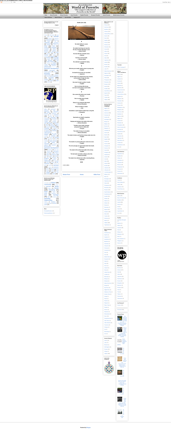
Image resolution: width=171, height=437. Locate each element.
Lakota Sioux (107, 272)
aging (48, 36)
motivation (53, 64)
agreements (46, 110)
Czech (105, 132)
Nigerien (119, 118)
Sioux (105, 316)
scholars (47, 76)
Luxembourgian (107, 172)
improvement (46, 133)
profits (45, 156)
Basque (106, 121)
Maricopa (106, 276)
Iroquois (106, 267)
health (51, 52)
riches (47, 162)
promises (57, 156)
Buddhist (106, 29)
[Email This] (63, 165)
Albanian (106, 110)
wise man (54, 79)
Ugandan (119, 138)
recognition (54, 159)
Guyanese (119, 162)
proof (48, 157)
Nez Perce (106, 287)
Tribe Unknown (107, 322)
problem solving (47, 71)
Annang (119, 81)
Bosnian (106, 126)
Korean (105, 64)
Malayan (119, 232)
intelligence (55, 134)
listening (45, 139)
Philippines (119, 240)
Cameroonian (120, 89)
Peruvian (119, 169)
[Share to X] (66, 165)
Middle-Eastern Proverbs (118, 15)
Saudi (105, 86)
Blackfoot (106, 241)
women (45, 80)
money (54, 63)
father (49, 188)
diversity (47, 125)
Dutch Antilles (120, 182)
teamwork (56, 167)
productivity (54, 154)
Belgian (105, 123)
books (48, 41)
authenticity (56, 38)
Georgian (106, 145)
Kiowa (105, 270)
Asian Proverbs (74, 15)
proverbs (47, 73)
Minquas (106, 278)
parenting (47, 198)
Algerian (119, 76)
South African (107, 90)
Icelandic (106, 154)
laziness (50, 137)
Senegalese (119, 125)
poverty (48, 151)
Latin (105, 68)
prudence (46, 158)
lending (48, 138)
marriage (56, 195)
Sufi (118, 206)
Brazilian (119, 155)
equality (48, 44)
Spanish (106, 93)
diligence (57, 124)
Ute (105, 329)
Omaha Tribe (107, 294)
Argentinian (119, 153)
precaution (52, 70)
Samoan (119, 243)
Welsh (105, 220)
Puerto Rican (120, 188)
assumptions (55, 112)
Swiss (105, 213)
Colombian (119, 160)
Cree (105, 252)
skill (45, 165)
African (105, 24)
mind (45, 142)
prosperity (54, 157)
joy (58, 56)
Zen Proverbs (68, 17)
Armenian (106, 115)
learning (50, 60)
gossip (54, 49)
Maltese (106, 174)
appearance (46, 111)
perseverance (47, 67)
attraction (46, 113)
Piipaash (106, 302)
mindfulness (48, 63)
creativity (55, 122)
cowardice (54, 121)
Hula (118, 229)
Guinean (119, 103)
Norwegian (106, 75)
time (47, 168)
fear (58, 125)
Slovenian (106, 207)
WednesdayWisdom (48, 213)
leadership (56, 59)
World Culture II (58, 17)
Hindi (118, 272)
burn (55, 41)
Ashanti (119, 83)
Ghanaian (106, 46)
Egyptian (119, 96)
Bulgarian (106, 128)
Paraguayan (120, 166)
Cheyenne (106, 245)
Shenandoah (107, 313)
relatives (45, 201)
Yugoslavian (106, 224)
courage (46, 121)
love (58, 60)
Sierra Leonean (120, 127)
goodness (46, 49)
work (57, 80)
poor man (56, 149)
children (53, 183)
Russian (106, 84)
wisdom (46, 79)
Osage (105, 296)
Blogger (89, 427)
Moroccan (119, 111)
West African (120, 140)
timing (47, 170)
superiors (50, 167)
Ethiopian (119, 98)
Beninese (119, 87)
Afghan (105, 108)
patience (46, 145)
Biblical (118, 195)
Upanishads (119, 211)
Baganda (119, 85)
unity (58, 170)
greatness (46, 51)
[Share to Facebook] (67, 165)
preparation (49, 152)
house (45, 193)
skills (50, 165)
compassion (46, 118)
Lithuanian (106, 170)
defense (51, 124)
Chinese (106, 31)
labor (45, 137)
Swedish (106, 211)
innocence (46, 56)
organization (55, 143)
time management (55, 168)
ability (45, 109)
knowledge (56, 57)
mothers (46, 64)
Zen (118, 213)
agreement (53, 109)
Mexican (119, 164)
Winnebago (106, 331)
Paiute (105, 298)
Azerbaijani (106, 119)
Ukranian (106, 218)
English (105, 40)
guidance (57, 129)
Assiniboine (106, 239)
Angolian (119, 78)
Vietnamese (119, 298)
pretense (57, 152)
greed (52, 129)
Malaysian (119, 234)
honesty (46, 55)
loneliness (54, 193)
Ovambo (119, 120)
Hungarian (106, 152)
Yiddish (105, 99)
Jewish (105, 62)
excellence (55, 44)
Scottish (106, 88)
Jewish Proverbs (106, 15)
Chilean (119, 158)
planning (50, 149)
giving (54, 48)
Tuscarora (106, 324)
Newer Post (66, 174)
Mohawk (106, 280)
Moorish (106, 344)
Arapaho (106, 237)
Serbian (106, 198)
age (58, 35)
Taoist (105, 95)
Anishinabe (106, 232)
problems (55, 71)
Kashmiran (119, 278)
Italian (105, 57)
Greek (45, 35)
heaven (48, 53)
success (51, 78)
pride (48, 153)
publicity (55, 158)
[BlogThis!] (64, 165)
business (56, 115)
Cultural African (107, 33)
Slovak (105, 205)
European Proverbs (95, 15)
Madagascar (120, 107)
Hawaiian (119, 227)
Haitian (118, 184)
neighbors (46, 65)
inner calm (54, 133)
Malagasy (119, 109)
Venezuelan (119, 173)
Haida (105, 261)
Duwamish (106, 259)
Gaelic (105, 340)
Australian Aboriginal (121, 219)
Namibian (119, 114)
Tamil (118, 289)
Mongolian (119, 283)
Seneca (106, 309)
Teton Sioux (106, 320)
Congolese (119, 92)
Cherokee (106, 243)
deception (50, 123)
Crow (105, 254)
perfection (54, 65)
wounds (48, 82)
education (48, 43)
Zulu (118, 146)
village (50, 203)
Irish (105, 55)
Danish (105, 35)
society (45, 203)
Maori (105, 176)
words (51, 80)
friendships (46, 48)
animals (56, 36)
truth (52, 170)
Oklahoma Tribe (107, 291)
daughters (57, 184)
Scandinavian (107, 194)
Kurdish (106, 66)
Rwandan (119, 122)
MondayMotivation (48, 210)
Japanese (106, 60)
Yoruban (119, 142)
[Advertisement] (122, 41)
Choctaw (106, 248)
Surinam (119, 171)
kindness (48, 57)
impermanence (48, 132)
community (47, 42)
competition (54, 118)
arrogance (50, 38)
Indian (105, 51)
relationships (47, 74)
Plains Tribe (106, 305)
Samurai (119, 204)
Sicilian (105, 202)
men (58, 61)
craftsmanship (47, 122)
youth (45, 204)
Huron (105, 265)
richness (53, 162)
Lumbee (106, 274)
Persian (106, 349)
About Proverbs (53, 15)
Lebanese (106, 167)
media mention (50, 61)
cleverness (50, 116)
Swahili (118, 133)
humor (54, 55)
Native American (48, 17)
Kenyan (119, 105)
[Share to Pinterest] (68, 165)
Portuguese (106, 79)
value (47, 171)
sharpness (55, 163)
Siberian (106, 200)
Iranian (105, 53)
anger (54, 110)
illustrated (119, 309)
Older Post (97, 174)
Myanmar (119, 285)
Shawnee (106, 311)
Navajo (105, 285)
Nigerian (106, 73)
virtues (57, 171)
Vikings (105, 351)
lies (55, 138)
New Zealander (120, 238)
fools (53, 46)
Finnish (105, 141)
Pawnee (106, 300)
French (105, 42)
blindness (57, 39)
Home (46, 15)
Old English (106, 347)
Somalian (119, 129)
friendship (53, 47)
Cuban (118, 180)
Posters (119, 305)
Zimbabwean (120, 144)
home (55, 53)
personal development (51, 68)
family (45, 46)
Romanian (52, 35)
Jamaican (119, 186)
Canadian (106, 130)
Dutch (105, 38)
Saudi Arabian (107, 191)
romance (53, 201)
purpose (46, 159)
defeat (47, 124)
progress (50, 156)
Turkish (105, 97)
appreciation (56, 111)
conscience (56, 42)
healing (45, 52)
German (106, 44)
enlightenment (56, 43)
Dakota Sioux (107, 256)
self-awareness (55, 76)
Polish (105, 77)
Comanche (106, 250)
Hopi (105, 263)
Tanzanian (119, 135)
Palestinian (106, 180)
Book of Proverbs (121, 197)
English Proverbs (84, 15)
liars (52, 138)
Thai (118, 291)
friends (46, 47)
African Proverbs (64, 15)
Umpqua (106, 327)
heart (57, 52)
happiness (54, 51)
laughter (48, 59)
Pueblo (105, 307)
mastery (45, 141)
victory (52, 171)
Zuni (105, 333)
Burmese (119, 267)
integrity (52, 56)
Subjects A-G (77, 17)
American (106, 27)
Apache (106, 234)
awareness (48, 40)
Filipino (118, 225)
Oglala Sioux (107, 289)
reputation (56, 74)
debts (45, 123)
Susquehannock (107, 318)
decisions (57, 123)
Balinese (119, 223)
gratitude (55, 128)
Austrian (106, 117)
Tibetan (119, 294)
